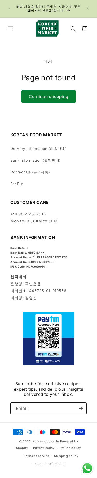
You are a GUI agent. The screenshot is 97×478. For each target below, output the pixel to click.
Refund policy (70, 448)
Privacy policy (44, 448)
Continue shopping (48, 96)
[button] (10, 28)
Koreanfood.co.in (46, 441)
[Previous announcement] (9, 8)
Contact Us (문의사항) (30, 172)
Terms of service (36, 456)
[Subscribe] (80, 408)
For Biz (16, 183)
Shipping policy (66, 456)
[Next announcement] (87, 8)
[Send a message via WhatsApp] (87, 468)
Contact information (50, 464)
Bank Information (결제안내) (35, 160)
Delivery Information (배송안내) (38, 148)
